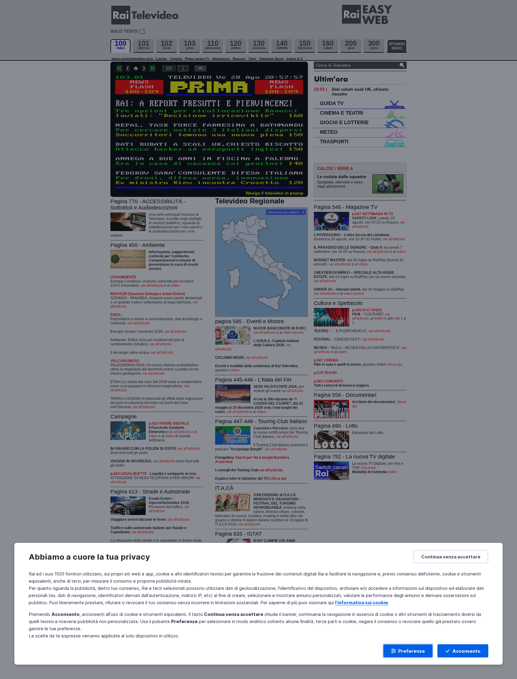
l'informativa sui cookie (361, 602)
